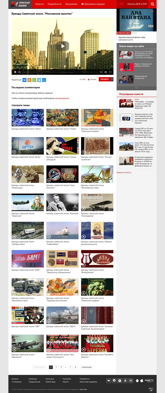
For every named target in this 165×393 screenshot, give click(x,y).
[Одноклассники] (29, 80)
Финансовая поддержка (88, 382)
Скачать (93, 79)
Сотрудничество (34, 382)
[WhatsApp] (34, 80)
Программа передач (94, 4)
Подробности (54, 4)
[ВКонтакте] (24, 80)
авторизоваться (62, 98)
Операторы (33, 379)
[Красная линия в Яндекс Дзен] (120, 381)
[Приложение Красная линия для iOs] (141, 381)
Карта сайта (83, 389)
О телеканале (17, 382)
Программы (71, 4)
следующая (86, 367)
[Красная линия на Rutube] (131, 381)
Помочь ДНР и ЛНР (137, 4)
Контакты (15, 379)
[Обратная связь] (121, 4)
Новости (39, 4)
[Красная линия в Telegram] (114, 381)
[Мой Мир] (44, 80)
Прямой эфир (50, 382)
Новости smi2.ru (124, 172)
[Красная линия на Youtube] (125, 381)
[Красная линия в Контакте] (108, 381)
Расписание (50, 379)
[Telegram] (39, 80)
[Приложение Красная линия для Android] (137, 381)
